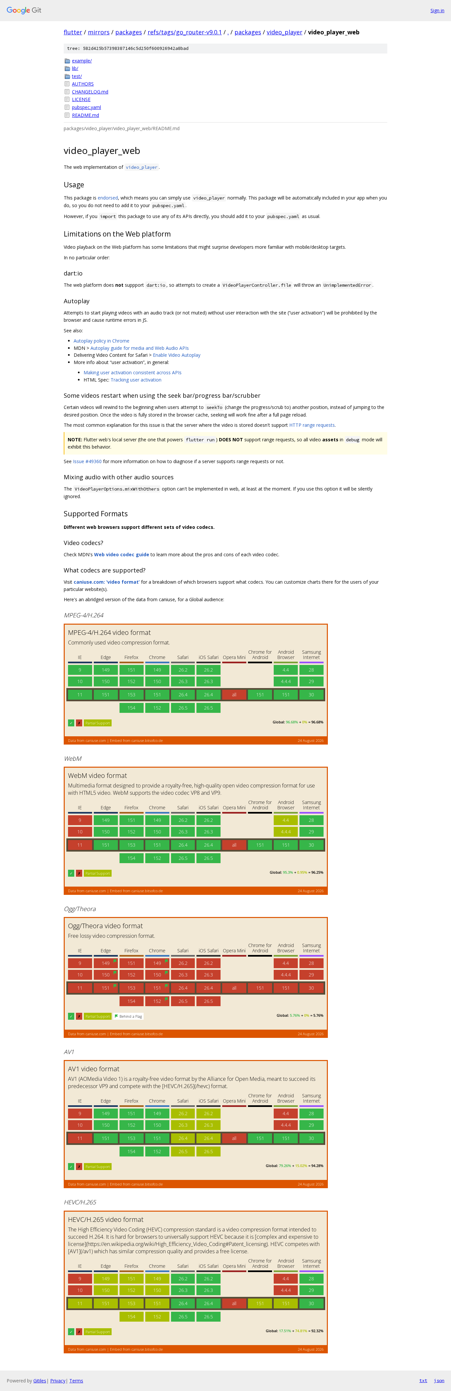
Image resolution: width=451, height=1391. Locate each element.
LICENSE (81, 99)
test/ (77, 76)
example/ (82, 60)
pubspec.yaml (86, 107)
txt (423, 1380)
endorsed (108, 198)
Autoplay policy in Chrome (101, 341)
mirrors (99, 32)
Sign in (437, 10)
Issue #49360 (87, 461)
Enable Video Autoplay (176, 355)
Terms (76, 1380)
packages (128, 32)
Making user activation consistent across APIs (133, 372)
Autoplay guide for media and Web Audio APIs (139, 348)
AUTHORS (83, 84)
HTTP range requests (312, 425)
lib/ (75, 68)
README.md (85, 115)
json (439, 1380)
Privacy (57, 1380)
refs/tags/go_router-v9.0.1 (185, 32)
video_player (284, 32)
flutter (73, 32)
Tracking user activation (136, 380)
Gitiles (39, 1380)
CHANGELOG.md (90, 92)
